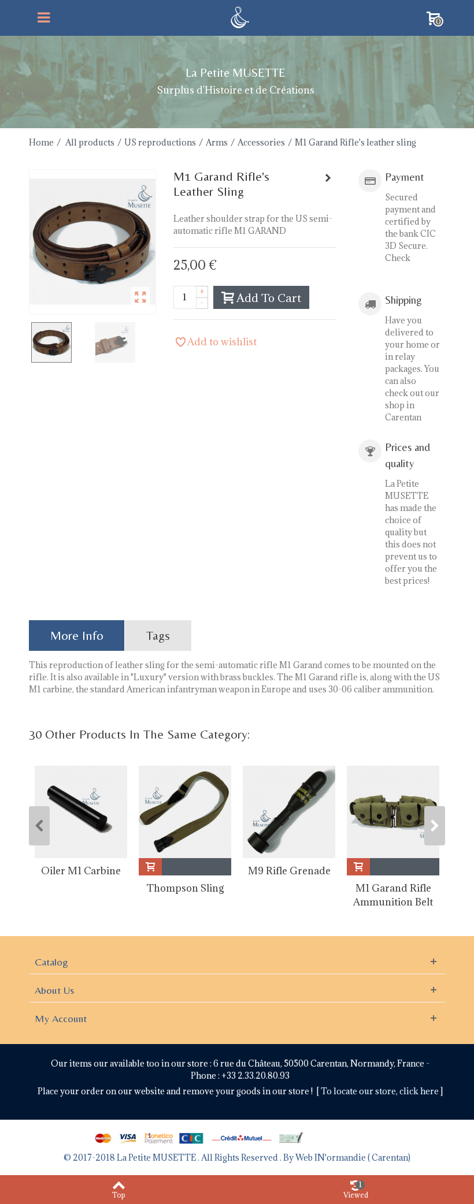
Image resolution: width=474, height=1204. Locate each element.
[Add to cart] (150, 866)
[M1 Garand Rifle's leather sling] (92, 242)
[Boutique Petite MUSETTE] (238, 16)
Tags (158, 635)
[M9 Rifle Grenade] (289, 812)
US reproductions (160, 142)
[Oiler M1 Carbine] (81, 812)
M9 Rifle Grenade (289, 870)
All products (89, 142)
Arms (217, 142)
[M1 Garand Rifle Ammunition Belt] (393, 812)
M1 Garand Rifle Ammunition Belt (393, 895)
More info (76, 635)
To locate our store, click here (380, 1091)
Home (41, 142)
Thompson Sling (185, 888)
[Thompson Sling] (185, 812)
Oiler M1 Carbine (81, 870)
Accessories (261, 142)
